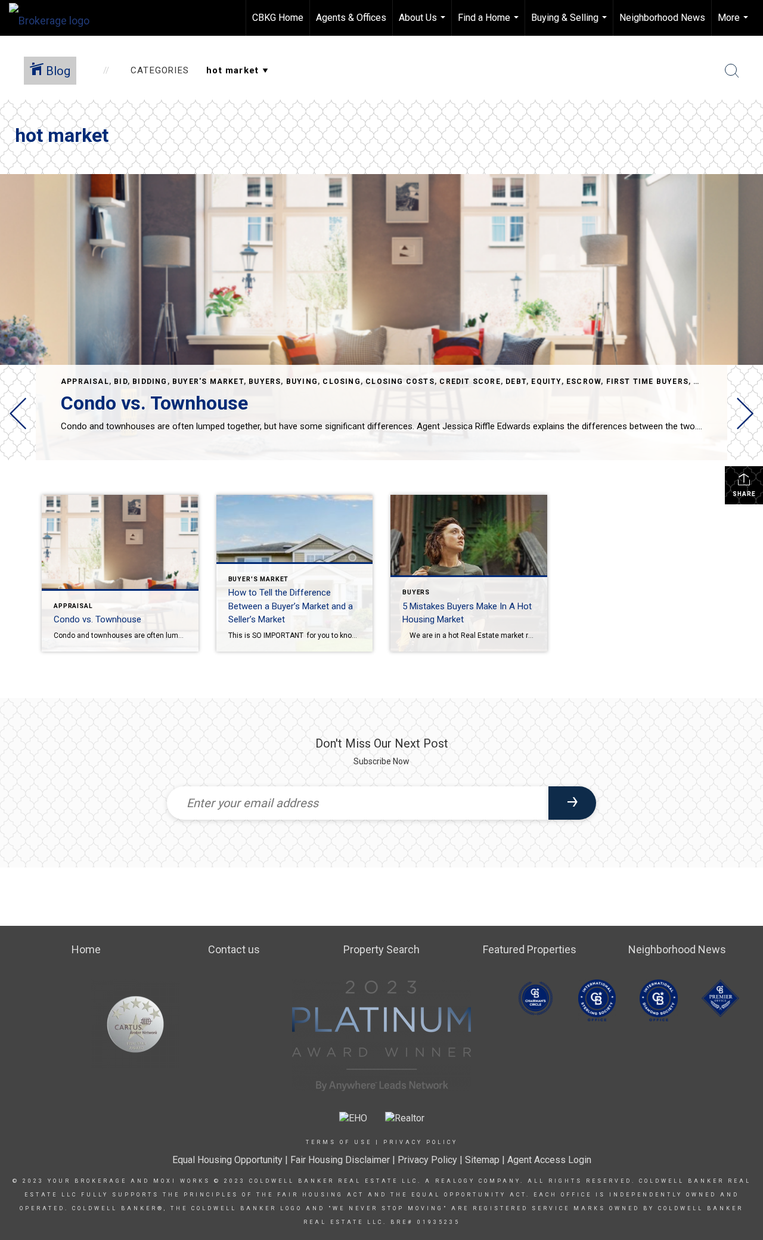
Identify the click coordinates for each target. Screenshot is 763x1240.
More (734, 24)
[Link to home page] (55, 18)
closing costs (400, 381)
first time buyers (647, 381)
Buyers (265, 381)
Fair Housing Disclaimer (340, 1159)
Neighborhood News (662, 17)
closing (341, 381)
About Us (423, 24)
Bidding (149, 381)
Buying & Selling (570, 24)
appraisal (85, 381)
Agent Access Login (549, 1159)
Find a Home (490, 24)
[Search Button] (732, 71)
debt (515, 381)
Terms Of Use (339, 1142)
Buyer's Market (208, 381)
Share (744, 494)
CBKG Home (277, 17)
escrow (583, 381)
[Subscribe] (572, 803)
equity (546, 381)
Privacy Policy (420, 1142)
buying (302, 381)
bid (121, 381)
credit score (469, 381)
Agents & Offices (351, 17)
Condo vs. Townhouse (154, 403)
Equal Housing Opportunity (227, 1159)
